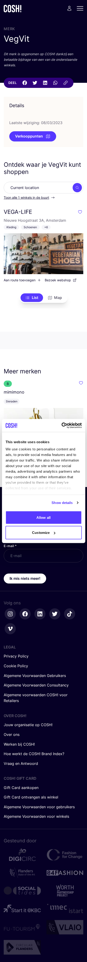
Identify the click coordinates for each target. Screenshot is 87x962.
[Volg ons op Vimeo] (10, 628)
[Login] (69, 8)
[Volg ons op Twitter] (54, 613)
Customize (41, 533)
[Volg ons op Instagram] (10, 613)
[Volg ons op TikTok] (69, 613)
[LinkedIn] (45, 83)
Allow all (43, 517)
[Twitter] (35, 83)
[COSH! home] (12, 8)
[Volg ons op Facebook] (25, 613)
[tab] (31, 297)
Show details (62, 503)
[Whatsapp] (55, 83)
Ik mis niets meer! (25, 578)
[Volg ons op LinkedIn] (39, 613)
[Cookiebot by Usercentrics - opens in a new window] (62, 426)
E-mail (10, 546)
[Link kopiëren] (65, 83)
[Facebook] (24, 83)
